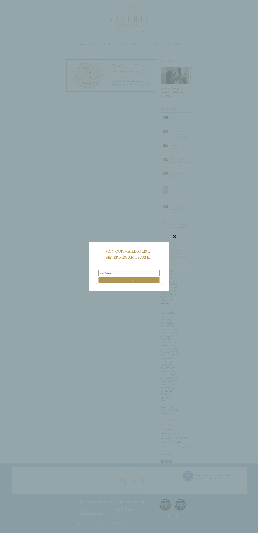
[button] (174, 236)
